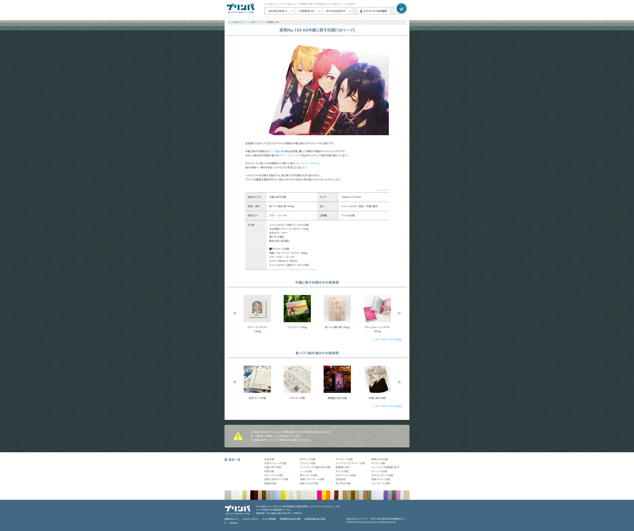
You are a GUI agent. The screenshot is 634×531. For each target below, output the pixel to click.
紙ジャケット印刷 (308, 475)
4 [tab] (322, 132)
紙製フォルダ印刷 (309, 483)
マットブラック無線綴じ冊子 (385, 467)
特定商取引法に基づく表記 (290, 519)
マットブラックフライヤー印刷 (350, 463)
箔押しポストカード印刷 (312, 479)
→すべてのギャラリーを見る (387, 339)
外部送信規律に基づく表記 (314, 519)
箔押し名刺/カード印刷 (276, 479)
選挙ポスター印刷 (380, 479)
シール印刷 (306, 471)
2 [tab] (312, 132)
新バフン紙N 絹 (275, 151)
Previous (234, 313)
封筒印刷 (269, 471)
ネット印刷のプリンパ (238, 22)
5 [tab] (327, 132)
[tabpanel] (317, 87)
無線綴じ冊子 (342, 467)
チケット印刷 (341, 471)
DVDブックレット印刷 (382, 475)
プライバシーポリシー (250, 519)
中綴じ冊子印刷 (272, 467)
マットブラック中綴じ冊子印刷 (315, 467)
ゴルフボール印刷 (380, 483)
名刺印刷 (269, 459)
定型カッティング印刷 (275, 463)
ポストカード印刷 (344, 459)
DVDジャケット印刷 (345, 475)
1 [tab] (307, 132)
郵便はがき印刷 (379, 459)
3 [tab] (317, 132)
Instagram (233, 522)
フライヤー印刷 (307, 463)
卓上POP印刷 (343, 483)
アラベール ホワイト (289, 155)
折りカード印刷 (307, 459)
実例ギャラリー (257, 22)
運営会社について (232, 519)
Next (399, 313)
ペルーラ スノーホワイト (307, 163)
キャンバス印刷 (379, 471)
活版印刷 (340, 479)
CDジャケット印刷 (273, 475)
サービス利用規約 (269, 519)
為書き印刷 (270, 483)
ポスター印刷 (378, 463)
